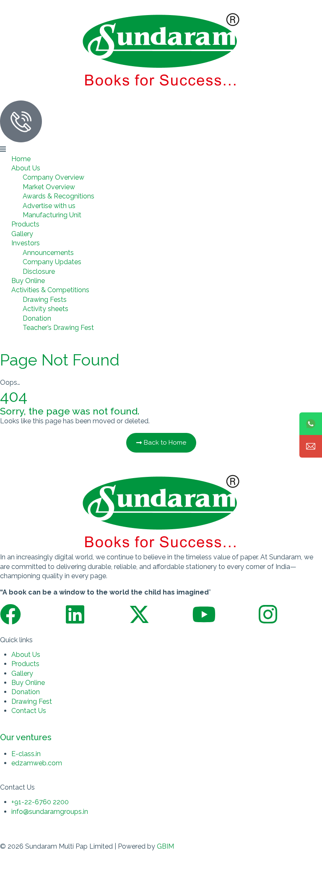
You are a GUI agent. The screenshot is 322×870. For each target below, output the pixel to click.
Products (25, 224)
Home (21, 159)
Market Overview (49, 187)
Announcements (48, 253)
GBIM (165, 846)
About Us (25, 168)
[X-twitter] (139, 614)
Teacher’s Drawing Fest (58, 328)
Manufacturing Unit (52, 215)
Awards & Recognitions (58, 196)
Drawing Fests (45, 300)
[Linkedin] (75, 614)
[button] (161, 149)
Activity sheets (45, 309)
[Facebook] (10, 614)
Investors (25, 243)
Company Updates (52, 262)
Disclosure (39, 271)
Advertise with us (49, 206)
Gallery (22, 234)
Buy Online (28, 281)
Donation (37, 318)
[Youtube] (203, 614)
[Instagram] (267, 614)
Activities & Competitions (50, 290)
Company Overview (53, 177)
